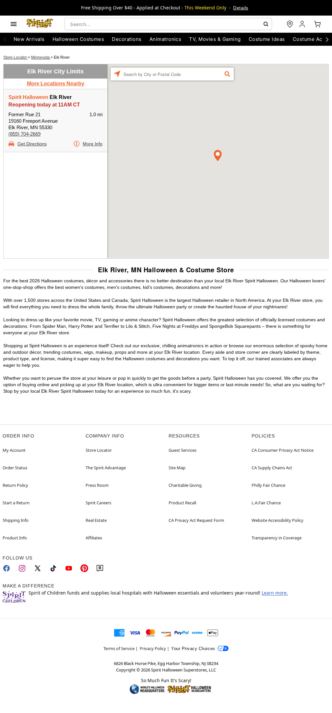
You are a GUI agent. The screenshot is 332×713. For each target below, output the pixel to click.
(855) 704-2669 (24, 134)
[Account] (303, 24)
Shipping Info (16, 520)
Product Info (15, 538)
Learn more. (275, 593)
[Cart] (317, 24)
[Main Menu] (13, 24)
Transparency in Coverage (277, 538)
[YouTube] (69, 568)
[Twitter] (38, 568)
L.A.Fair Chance (266, 503)
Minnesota (41, 57)
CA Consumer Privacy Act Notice (283, 450)
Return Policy (15, 485)
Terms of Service (119, 648)
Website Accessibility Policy (277, 520)
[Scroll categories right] (327, 39)
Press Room (97, 485)
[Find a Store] (290, 24)
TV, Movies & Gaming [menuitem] (215, 39)
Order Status (15, 468)
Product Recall (182, 503)
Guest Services (182, 450)
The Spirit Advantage (106, 468)
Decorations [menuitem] (126, 39)
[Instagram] (22, 568)
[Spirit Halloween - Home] (40, 24)
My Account (14, 450)
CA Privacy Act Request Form (196, 520)
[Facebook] (6, 568)
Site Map (177, 468)
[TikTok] (53, 568)
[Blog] (100, 568)
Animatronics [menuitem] (165, 39)
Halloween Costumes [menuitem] (78, 39)
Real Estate (96, 520)
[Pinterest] (84, 568)
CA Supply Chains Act (272, 468)
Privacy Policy (153, 648)
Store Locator (15, 57)
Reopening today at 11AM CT (44, 104)
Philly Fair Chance (268, 485)
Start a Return (16, 503)
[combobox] (168, 24)
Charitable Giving (185, 485)
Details (240, 7)
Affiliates (94, 538)
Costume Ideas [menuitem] (267, 39)
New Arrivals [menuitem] (29, 39)
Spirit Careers (98, 503)
